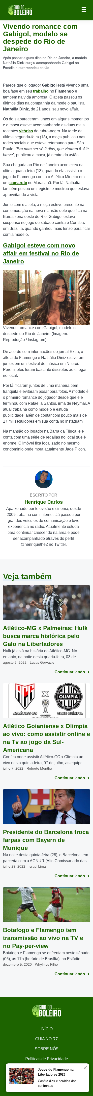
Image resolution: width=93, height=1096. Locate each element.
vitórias (26, 131)
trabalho (41, 91)
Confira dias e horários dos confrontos (57, 1083)
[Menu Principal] (84, 10)
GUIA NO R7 (46, 1039)
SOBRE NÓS (47, 1049)
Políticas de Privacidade (46, 1059)
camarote (18, 183)
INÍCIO (47, 1029)
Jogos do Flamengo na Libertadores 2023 (55, 1072)
